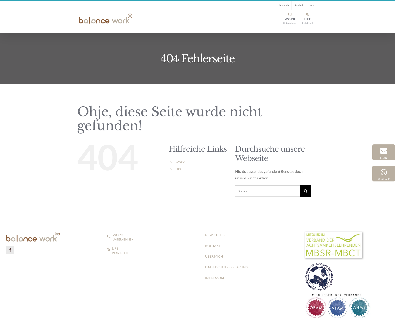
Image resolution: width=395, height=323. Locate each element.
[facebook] (10, 250)
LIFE (178, 169)
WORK (180, 162)
